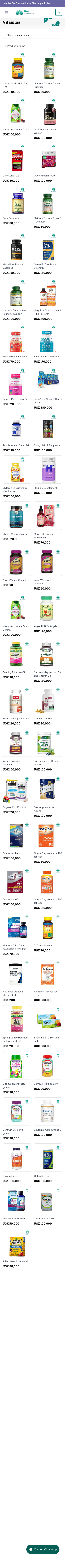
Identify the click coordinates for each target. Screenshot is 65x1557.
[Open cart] (58, 12)
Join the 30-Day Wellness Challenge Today (26, 3)
